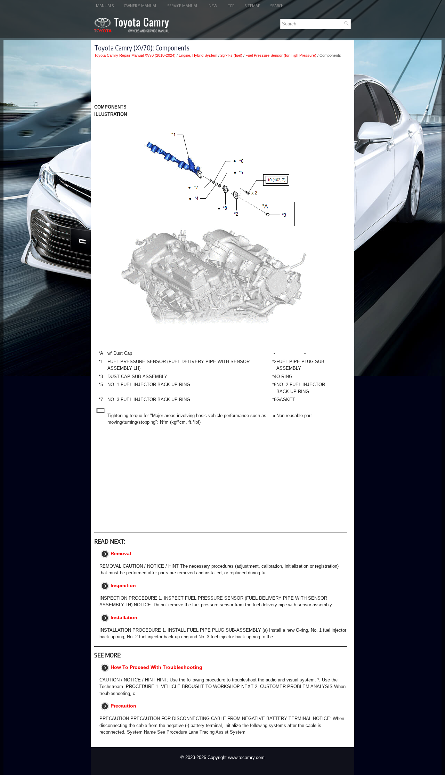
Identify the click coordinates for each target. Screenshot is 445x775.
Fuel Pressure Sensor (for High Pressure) (280, 55)
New (213, 5)
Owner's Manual (140, 5)
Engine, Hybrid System (198, 55)
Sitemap (252, 5)
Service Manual (183, 5)
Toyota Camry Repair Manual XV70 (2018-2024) (135, 55)
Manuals (105, 5)
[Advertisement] (220, 82)
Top (231, 5)
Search (277, 5)
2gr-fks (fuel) (231, 55)
